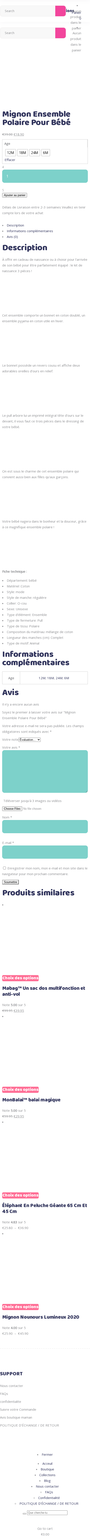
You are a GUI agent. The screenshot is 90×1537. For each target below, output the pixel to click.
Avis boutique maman (16, 1417)
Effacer (10, 160)
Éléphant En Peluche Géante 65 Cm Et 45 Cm (44, 1209)
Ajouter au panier (14, 195)
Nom (7, 817)
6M (66, 678)
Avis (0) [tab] (12, 236)
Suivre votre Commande (18, 1409)
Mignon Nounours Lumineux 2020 (40, 1317)
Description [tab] (15, 225)
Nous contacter (11, 1385)
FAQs (4, 1393)
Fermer (47, 1454)
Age (7, 143)
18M (50, 678)
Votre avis (11, 747)
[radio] (10, 152)
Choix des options (20, 978)
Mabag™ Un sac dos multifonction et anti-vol (43, 991)
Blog (47, 1480)
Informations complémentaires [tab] (30, 231)
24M (59, 678)
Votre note (10, 739)
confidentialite (10, 1401)
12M (42, 678)
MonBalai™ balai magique (31, 1100)
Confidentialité (49, 1497)
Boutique (47, 1469)
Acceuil (47, 1463)
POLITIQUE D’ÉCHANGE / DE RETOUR (29, 1425)
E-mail (8, 842)
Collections (47, 1475)
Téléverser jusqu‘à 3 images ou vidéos (32, 800)
